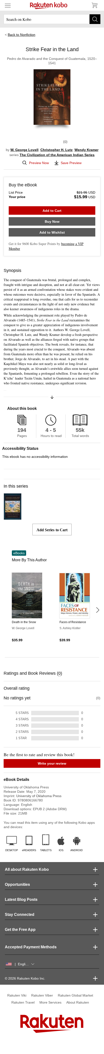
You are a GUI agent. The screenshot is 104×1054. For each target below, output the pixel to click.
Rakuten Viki (16, 995)
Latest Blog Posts (21, 899)
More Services (50, 1002)
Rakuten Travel (23, 1002)
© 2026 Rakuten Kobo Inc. (25, 978)
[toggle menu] (8, 5)
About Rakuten (77, 1002)
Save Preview (71, 163)
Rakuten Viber (42, 995)
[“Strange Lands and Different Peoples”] (13, 517)
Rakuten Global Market (75, 995)
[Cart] (94, 5)
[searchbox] (52, 19)
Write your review (52, 763)
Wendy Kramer (86, 150)
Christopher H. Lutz (56, 150)
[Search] (94, 19)
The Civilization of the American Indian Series (57, 155)
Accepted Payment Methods (31, 947)
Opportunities (17, 884)
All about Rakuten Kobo (27, 869)
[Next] (97, 610)
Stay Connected (19, 914)
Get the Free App (20, 929)
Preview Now (39, 163)
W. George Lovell (24, 150)
